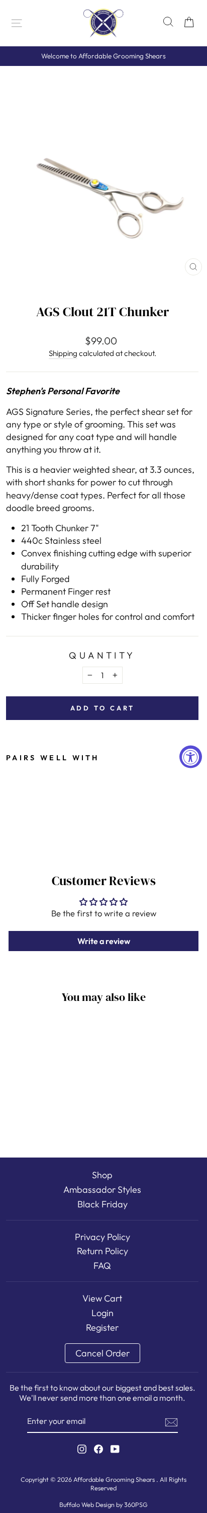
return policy (102, 1251)
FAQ (102, 1265)
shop (102, 1175)
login (102, 1313)
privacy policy (102, 1237)
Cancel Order (102, 1353)
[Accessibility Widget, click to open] (190, 756)
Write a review (103, 941)
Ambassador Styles (102, 1189)
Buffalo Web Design (87, 1504)
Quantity (102, 655)
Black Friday (102, 1204)
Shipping (63, 353)
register (102, 1327)
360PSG (136, 1504)
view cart (102, 1298)
